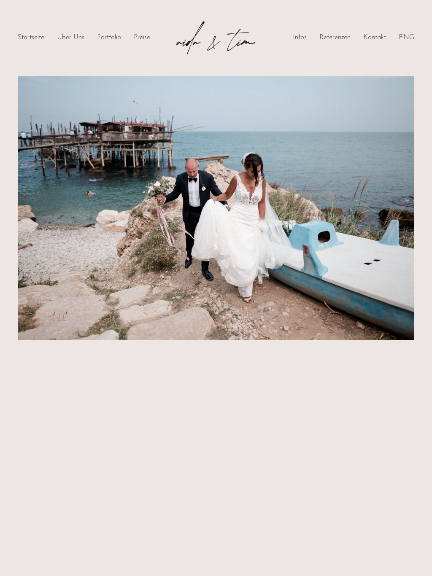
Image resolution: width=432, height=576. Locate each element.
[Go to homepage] (216, 38)
